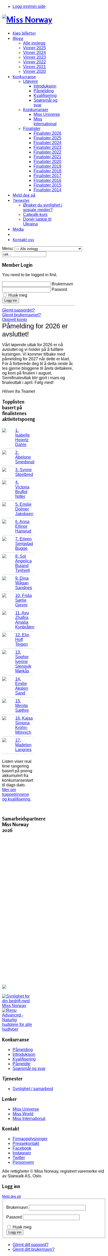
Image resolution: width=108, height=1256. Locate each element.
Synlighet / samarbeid (33, 1088)
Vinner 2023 (34, 57)
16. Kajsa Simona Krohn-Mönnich (24, 725)
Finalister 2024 (47, 142)
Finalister (31, 128)
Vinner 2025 (34, 48)
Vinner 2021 (34, 66)
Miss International (45, 121)
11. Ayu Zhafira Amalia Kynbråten (24, 620)
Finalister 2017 (47, 175)
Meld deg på (24, 195)
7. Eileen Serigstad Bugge (24, 544)
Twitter (19, 1157)
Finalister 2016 (47, 180)
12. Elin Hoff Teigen (22, 639)
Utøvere (30, 81)
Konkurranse (24, 76)
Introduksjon (45, 86)
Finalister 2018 (47, 171)
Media (18, 229)
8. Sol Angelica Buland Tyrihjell (23, 563)
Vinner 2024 (34, 52)
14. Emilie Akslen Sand (21, 686)
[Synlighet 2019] (17, 1005)
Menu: (8, 248)
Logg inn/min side (29, 6)
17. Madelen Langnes (23, 745)
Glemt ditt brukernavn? (34, 1249)
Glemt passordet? (18, 310)
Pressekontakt (26, 1143)
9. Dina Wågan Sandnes (23, 583)
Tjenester (21, 200)
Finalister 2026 (47, 133)
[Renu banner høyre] (17, 1029)
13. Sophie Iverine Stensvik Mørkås (23, 661)
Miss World (23, 1114)
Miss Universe (47, 114)
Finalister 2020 (47, 161)
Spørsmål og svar (29, 1068)
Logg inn (10, 300)
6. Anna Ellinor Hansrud (23, 526)
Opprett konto (14, 319)
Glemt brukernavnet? (21, 315)
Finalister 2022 (47, 152)
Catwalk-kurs (35, 214)
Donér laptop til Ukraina (37, 221)
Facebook (22, 1148)
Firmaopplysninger (30, 1139)
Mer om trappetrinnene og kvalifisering (16, 794)
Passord (59, 289)
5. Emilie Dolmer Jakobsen (24, 509)
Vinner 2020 (34, 71)
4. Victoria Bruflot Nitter (22, 489)
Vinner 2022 (34, 62)
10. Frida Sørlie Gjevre (23, 600)
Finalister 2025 (47, 138)
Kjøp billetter (24, 33)
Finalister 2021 (47, 157)
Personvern (23, 1162)
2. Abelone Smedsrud (24, 457)
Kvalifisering (45, 95)
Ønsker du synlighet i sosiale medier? (42, 207)
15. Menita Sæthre (22, 706)
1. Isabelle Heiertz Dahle (22, 437)
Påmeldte (21, 1064)
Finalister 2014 (47, 190)
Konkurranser (35, 109)
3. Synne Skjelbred (24, 472)
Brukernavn (62, 284)
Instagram (22, 1153)
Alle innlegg (34, 43)
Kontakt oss (23, 239)
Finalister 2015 (47, 185)
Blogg (18, 38)
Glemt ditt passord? (30, 1244)
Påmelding (44, 91)
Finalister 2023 (47, 147)
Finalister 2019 (47, 166)
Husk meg (17, 295)
